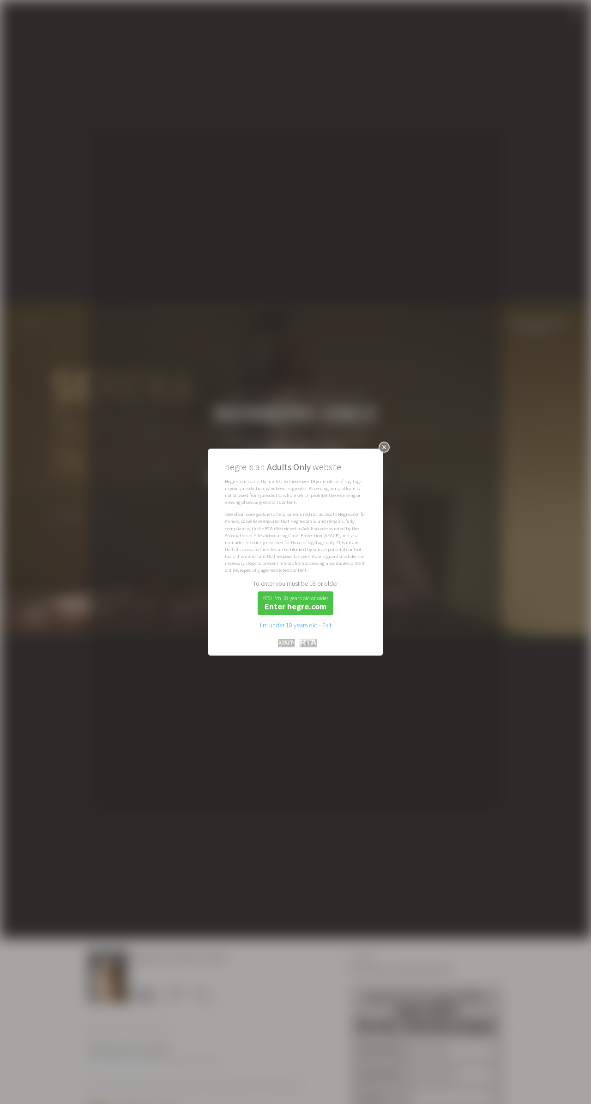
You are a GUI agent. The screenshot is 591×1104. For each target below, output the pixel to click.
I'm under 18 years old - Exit (296, 625)
